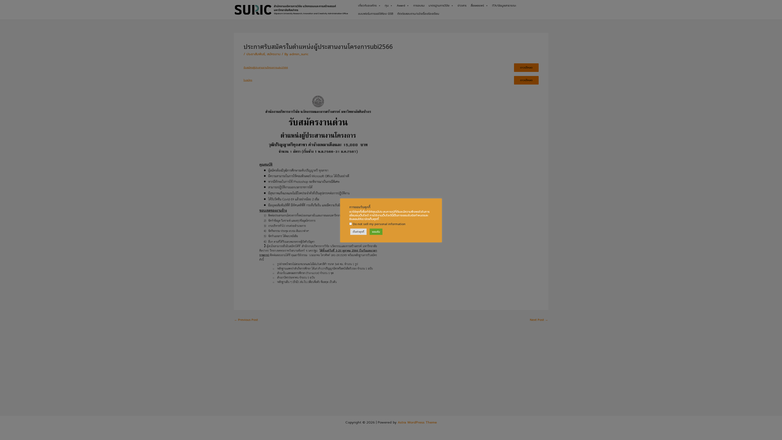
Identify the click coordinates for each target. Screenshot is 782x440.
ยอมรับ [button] (376, 232)
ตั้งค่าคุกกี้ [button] (358, 232)
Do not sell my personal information (379, 223)
